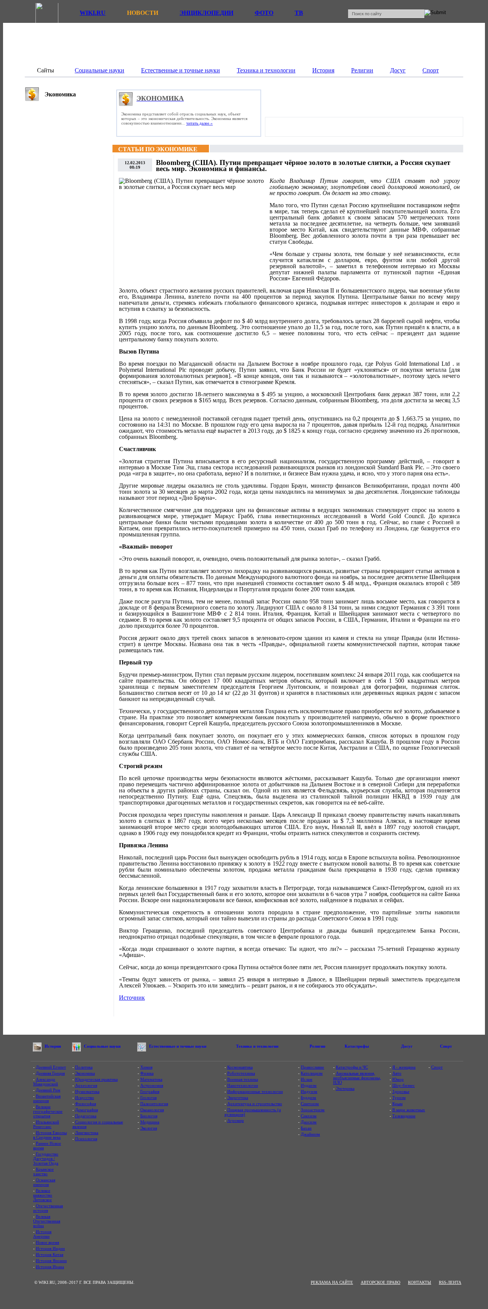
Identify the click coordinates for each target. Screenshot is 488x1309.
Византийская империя (47, 1098)
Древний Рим (48, 1090)
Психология (86, 1138)
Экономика (85, 1073)
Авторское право (380, 1282)
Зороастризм (312, 1109)
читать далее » (199, 123)
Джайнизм (310, 1134)
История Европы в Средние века (50, 1134)
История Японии (51, 1260)
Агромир (235, 1120)
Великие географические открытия (48, 1111)
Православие (312, 1067)
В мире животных (408, 1109)
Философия (85, 1103)
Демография (86, 1109)
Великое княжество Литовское (42, 1195)
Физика (147, 1073)
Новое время (47, 1242)
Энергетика (237, 1097)
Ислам (306, 1079)
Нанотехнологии (242, 1085)
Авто (396, 1073)
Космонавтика (240, 1067)
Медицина (149, 1122)
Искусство (84, 1097)
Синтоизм (310, 1103)
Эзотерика (345, 1088)
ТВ (299, 13)
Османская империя (44, 1182)
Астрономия (151, 1085)
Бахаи (306, 1128)
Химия (146, 1067)
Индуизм (309, 1091)
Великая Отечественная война (46, 1221)
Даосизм (308, 1122)
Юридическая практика (96, 1079)
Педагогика (85, 1116)
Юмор (398, 1079)
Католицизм (312, 1073)
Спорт (437, 1067)
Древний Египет (51, 1067)
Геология (148, 1097)
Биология (148, 1116)
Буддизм (308, 1097)
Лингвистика (86, 1132)
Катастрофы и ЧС (352, 1067)
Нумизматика (87, 1091)
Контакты (419, 1282)
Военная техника (242, 1079)
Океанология (152, 1109)
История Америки (42, 1234)
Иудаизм (308, 1085)
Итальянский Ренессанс (46, 1124)
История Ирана (50, 1266)
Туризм (399, 1097)
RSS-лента (450, 1282)
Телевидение (404, 1116)
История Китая (49, 1254)
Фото (264, 13)
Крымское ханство (43, 1171)
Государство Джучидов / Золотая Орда (45, 1158)
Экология (148, 1128)
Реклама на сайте (332, 1282)
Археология (86, 1085)
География (149, 1091)
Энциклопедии (206, 13)
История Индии (50, 1248)
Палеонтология (154, 1103)
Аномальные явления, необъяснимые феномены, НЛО (357, 1078)
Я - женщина (404, 1067)
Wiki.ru (93, 13)
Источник (132, 997)
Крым (397, 1103)
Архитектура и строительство (254, 1103)
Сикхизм (308, 1116)
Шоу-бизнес (403, 1085)
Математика (151, 1079)
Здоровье (400, 1091)
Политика (84, 1067)
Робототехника (241, 1073)
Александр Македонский (45, 1081)
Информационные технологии (255, 1091)
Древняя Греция (50, 1073)
